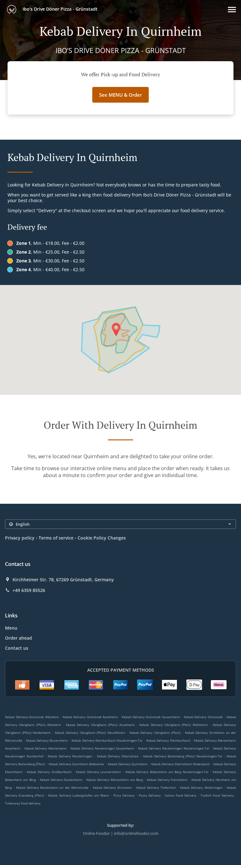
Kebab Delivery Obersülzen (118, 756)
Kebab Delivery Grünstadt (203, 717)
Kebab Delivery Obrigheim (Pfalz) (155, 732)
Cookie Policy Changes (102, 538)
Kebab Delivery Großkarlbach (49, 772)
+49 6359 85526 (29, 590)
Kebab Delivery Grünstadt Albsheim (32, 717)
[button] (232, 9)
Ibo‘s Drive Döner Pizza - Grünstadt (59, 9)
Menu (11, 628)
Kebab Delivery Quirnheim (127, 764)
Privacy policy (20, 538)
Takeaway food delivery (22, 803)
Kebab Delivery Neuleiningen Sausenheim (102, 748)
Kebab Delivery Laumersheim (98, 772)
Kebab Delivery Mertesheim (45, 748)
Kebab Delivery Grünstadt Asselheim (90, 717)
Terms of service (56, 538)
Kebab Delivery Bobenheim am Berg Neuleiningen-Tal (167, 772)
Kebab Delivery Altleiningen (201, 787)
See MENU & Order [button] (120, 95)
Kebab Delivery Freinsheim (167, 779)
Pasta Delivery (150, 795)
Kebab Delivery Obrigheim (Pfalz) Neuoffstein (90, 732)
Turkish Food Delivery (218, 795)
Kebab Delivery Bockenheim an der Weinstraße (52, 787)
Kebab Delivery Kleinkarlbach (168, 740)
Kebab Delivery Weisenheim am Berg (114, 779)
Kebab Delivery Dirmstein (112, 787)
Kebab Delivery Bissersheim (47, 740)
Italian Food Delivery (181, 795)
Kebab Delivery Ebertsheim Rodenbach (180, 764)
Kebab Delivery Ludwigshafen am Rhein (78, 795)
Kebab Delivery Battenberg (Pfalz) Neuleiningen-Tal (182, 756)
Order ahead (18, 638)
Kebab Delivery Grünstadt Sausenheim (151, 717)
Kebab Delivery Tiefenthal (156, 787)
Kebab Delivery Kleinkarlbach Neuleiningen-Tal (107, 740)
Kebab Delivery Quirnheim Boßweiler (76, 764)
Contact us (16, 648)
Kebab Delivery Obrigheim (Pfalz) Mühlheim (173, 725)
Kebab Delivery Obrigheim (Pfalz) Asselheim (100, 725)
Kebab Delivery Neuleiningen (70, 756)
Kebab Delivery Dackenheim (61, 779)
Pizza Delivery (124, 795)
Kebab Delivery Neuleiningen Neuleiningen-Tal (173, 748)
